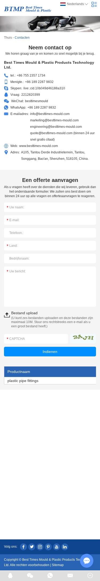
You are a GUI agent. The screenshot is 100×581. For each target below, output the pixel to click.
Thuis (8, 37)
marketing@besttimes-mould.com (54, 120)
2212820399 (30, 95)
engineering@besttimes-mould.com (56, 127)
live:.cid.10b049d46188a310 (44, 88)
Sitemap (58, 565)
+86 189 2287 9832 (41, 107)
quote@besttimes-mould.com (51, 133)
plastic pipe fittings (22, 381)
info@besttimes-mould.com (50, 114)
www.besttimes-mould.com (38, 146)
